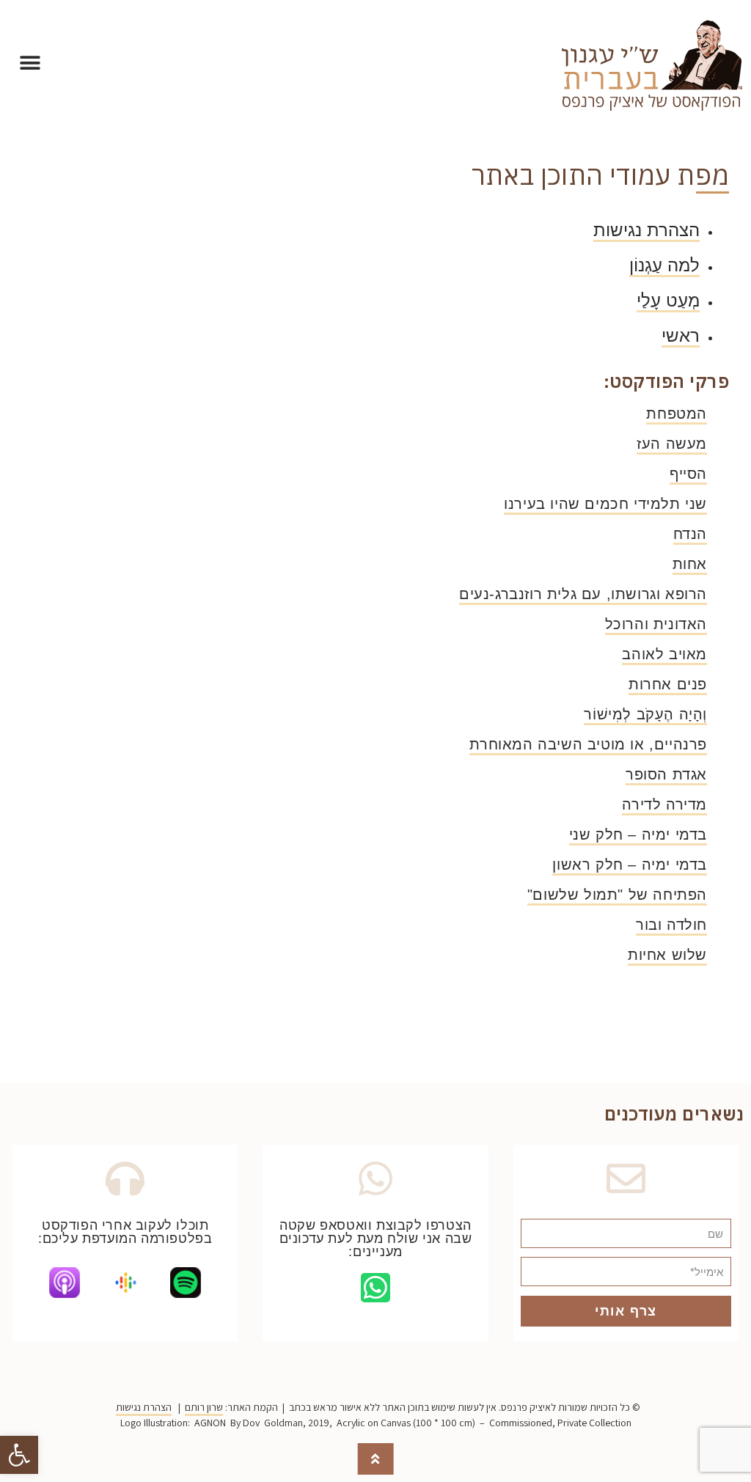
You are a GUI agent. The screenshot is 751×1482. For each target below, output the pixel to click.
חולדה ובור (671, 925)
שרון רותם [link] (204, 1407)
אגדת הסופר (666, 774)
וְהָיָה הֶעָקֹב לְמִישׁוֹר (645, 714)
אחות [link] (690, 564)
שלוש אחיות (667, 955)
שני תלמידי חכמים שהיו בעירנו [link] (605, 504)
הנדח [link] (690, 534)
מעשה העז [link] (672, 444)
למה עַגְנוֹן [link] (664, 265)
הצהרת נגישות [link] (646, 230)
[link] (19, 1455)
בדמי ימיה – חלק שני (638, 834)
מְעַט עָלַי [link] (668, 300)
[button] (30, 63)
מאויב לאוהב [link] (664, 654)
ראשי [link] (681, 335)
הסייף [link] (688, 474)
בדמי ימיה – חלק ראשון (629, 864)
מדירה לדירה (664, 804)
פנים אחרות (668, 684)
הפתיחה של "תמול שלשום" (617, 895)
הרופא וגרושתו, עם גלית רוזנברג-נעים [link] (583, 594)
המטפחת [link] (676, 414)
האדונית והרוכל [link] (656, 624)
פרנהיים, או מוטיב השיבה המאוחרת (588, 744)
